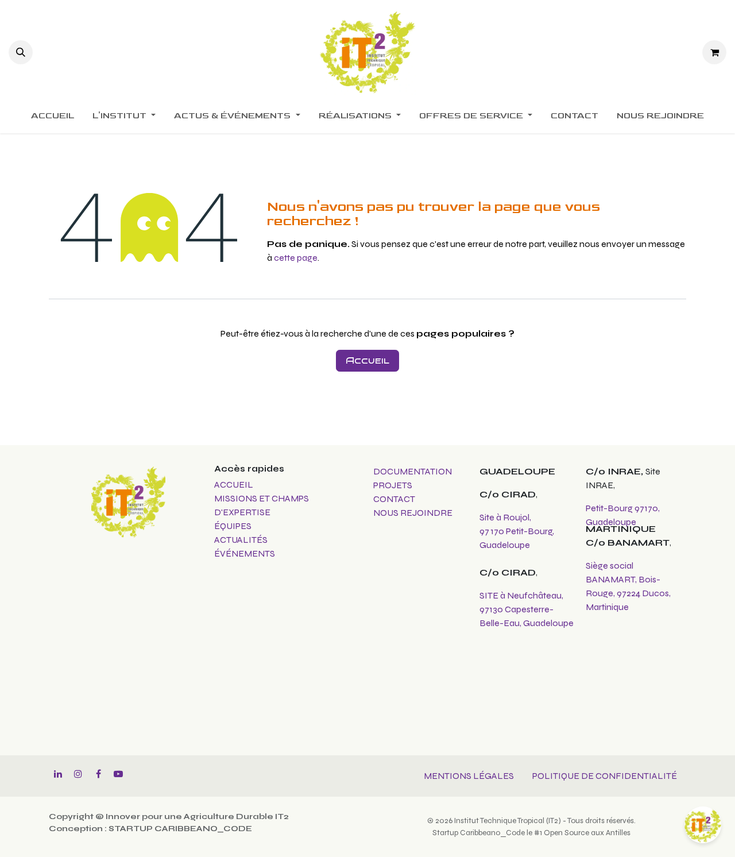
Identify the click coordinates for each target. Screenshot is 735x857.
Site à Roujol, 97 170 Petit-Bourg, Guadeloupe (516, 531)
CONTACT (394, 498)
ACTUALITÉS (241, 539)
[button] (21, 52)
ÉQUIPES (233, 525)
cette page (296, 257)
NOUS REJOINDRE (412, 512)
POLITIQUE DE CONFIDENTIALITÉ (604, 775)
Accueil (367, 360)
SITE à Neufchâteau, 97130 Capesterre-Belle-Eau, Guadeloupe (526, 609)
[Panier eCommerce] (714, 52)
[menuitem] (52, 116)
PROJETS (392, 485)
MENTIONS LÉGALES (469, 775)
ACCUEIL (233, 484)
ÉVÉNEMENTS (244, 553)
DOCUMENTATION (412, 471)
